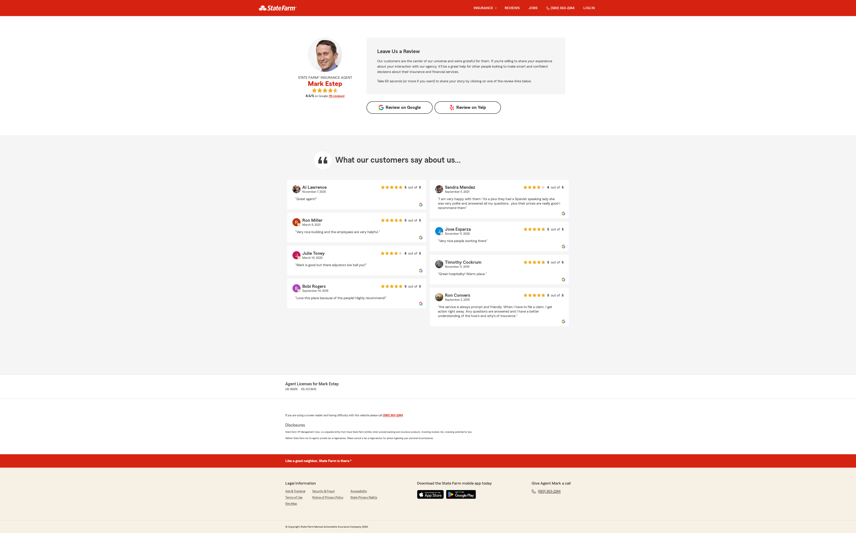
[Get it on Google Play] (461, 494)
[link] (277, 8)
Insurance (483, 8)
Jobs (533, 8)
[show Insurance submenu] (495, 8)
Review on (403, 107)
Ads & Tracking (295, 491)
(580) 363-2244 (562, 8)
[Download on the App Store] (430, 494)
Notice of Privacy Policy (327, 497)
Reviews (512, 8)
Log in (589, 8)
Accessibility (358, 491)
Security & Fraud (323, 491)
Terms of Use (293, 497)
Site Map (291, 503)
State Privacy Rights (363, 497)
